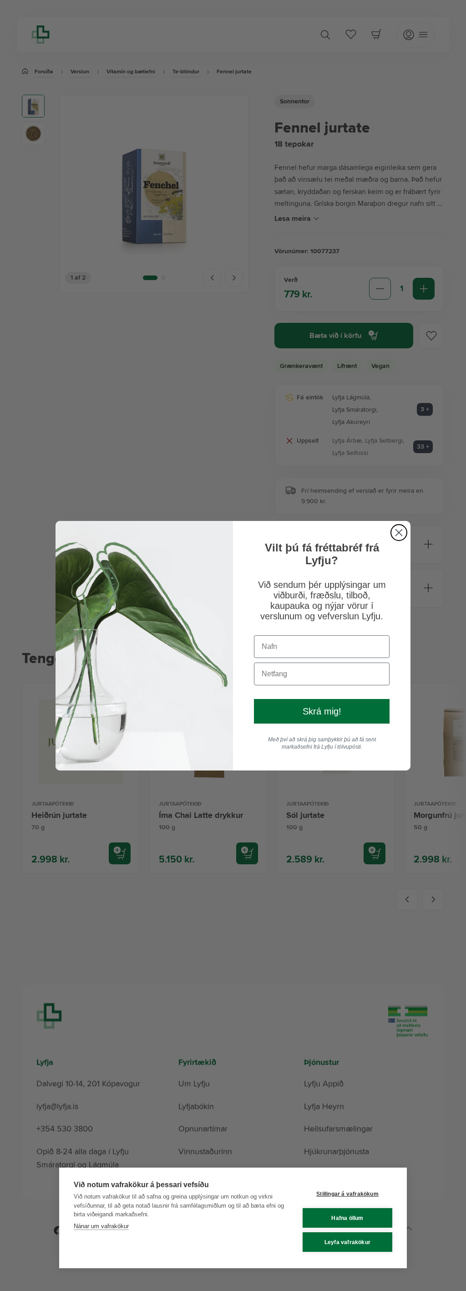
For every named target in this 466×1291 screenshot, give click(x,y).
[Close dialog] (399, 533)
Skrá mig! (322, 711)
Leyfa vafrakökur (347, 1242)
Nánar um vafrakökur (101, 1226)
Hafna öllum (347, 1218)
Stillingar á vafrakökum (347, 1194)
